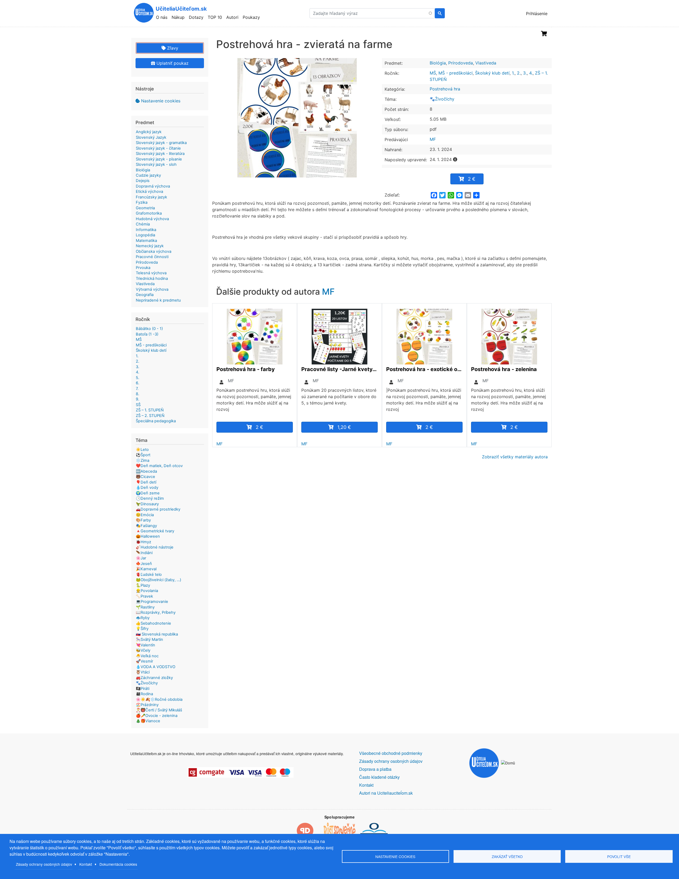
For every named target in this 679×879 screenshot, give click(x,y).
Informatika (146, 229)
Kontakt (85, 864)
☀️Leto (142, 449)
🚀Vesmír (144, 661)
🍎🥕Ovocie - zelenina (156, 715)
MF (433, 139)
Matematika (146, 240)
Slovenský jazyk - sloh (156, 164)
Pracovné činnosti (152, 256)
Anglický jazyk (149, 131)
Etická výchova (149, 191)
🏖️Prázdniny (147, 704)
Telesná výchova (151, 273)
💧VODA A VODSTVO (155, 666)
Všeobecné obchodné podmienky (390, 753)
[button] (297, 117)
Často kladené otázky (379, 777)
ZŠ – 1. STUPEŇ (150, 410)
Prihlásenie (536, 13)
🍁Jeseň (144, 563)
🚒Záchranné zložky (154, 677)
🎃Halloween (148, 536)
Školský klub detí (492, 73)
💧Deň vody (147, 487)
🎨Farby (143, 520)
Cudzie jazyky (148, 175)
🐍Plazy (143, 585)
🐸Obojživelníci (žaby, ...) (158, 579)
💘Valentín (145, 645)
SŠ (138, 404)
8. (137, 393)
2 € (471, 179)
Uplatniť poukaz (172, 63)
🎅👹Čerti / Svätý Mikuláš (159, 710)
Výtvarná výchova (152, 289)
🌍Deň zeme (148, 493)
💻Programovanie (152, 601)
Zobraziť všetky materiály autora (515, 456)
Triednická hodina (152, 278)
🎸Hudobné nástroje (154, 547)
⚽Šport (143, 454)
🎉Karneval (146, 569)
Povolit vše (619, 856)
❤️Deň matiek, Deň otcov (159, 465)
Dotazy (196, 17)
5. (137, 377)
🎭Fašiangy (146, 525)
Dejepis (143, 180)
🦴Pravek (144, 596)
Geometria (145, 208)
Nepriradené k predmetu (158, 300)
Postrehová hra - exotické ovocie (424, 369)
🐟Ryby (143, 617)
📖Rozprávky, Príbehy (156, 612)
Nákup (178, 17)
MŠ (433, 73)
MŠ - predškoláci (455, 73)
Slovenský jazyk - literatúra (160, 153)
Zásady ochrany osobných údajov (44, 864)
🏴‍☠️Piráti (142, 688)
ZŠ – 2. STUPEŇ (150, 415)
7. (137, 388)
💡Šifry (142, 628)
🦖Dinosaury (147, 504)
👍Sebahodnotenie (153, 623)
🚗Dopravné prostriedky (158, 509)
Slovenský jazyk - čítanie (158, 148)
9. (137, 399)
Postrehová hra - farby (245, 369)
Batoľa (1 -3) (147, 334)
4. (531, 73)
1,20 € (344, 427)
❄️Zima (142, 460)
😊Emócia (145, 514)
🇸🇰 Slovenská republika (157, 634)
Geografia (145, 294)
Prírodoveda (460, 63)
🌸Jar (141, 558)
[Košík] (544, 33)
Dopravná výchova (153, 186)
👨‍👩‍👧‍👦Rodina (144, 693)
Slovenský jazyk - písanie (159, 159)
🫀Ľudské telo (149, 574)
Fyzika (141, 202)
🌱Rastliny (145, 607)
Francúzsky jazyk (151, 197)
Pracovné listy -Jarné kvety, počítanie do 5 (339, 369)
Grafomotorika (149, 213)
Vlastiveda (485, 63)
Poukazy (251, 17)
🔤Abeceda (146, 471)
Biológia (438, 63)
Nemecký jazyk (150, 245)
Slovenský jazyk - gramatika (161, 142)
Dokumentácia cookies (118, 864)
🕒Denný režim (150, 498)
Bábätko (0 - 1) (149, 328)
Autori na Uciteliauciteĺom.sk (386, 793)
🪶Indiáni (144, 552)
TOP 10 (215, 17)
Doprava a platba (375, 769)
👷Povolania (147, 590)
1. (513, 73)
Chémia (143, 224)
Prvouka (143, 267)
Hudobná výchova (152, 218)
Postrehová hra (445, 89)
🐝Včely (143, 650)
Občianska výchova (153, 251)
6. (137, 383)
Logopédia (145, 235)
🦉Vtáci (143, 672)
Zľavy (172, 48)
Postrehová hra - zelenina (504, 369)
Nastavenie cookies (160, 100)
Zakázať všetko (507, 856)
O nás (161, 17)
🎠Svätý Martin (149, 639)
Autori (232, 17)
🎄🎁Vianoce (148, 721)
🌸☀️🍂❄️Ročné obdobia (159, 699)
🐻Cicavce (145, 476)
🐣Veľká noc (147, 656)
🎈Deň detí (146, 482)
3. (525, 73)
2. (519, 73)
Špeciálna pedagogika (156, 421)
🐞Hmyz (143, 541)
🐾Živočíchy (442, 99)
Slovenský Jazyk (151, 137)
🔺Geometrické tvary (155, 531)
